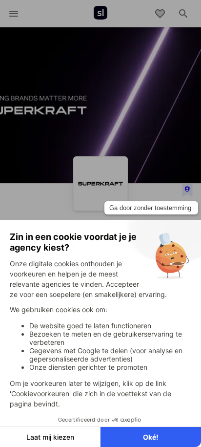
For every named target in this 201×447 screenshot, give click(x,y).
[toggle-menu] (14, 14)
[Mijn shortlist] (160, 14)
